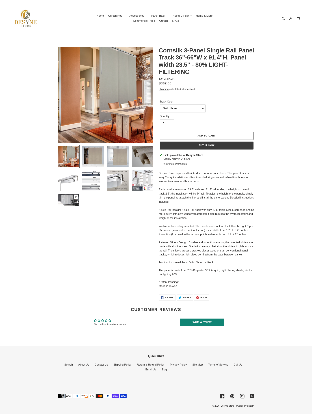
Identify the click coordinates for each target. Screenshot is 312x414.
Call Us (238, 364)
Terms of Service (218, 364)
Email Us (150, 369)
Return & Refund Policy (150, 364)
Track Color (166, 101)
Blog (164, 369)
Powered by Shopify (244, 406)
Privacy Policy (178, 364)
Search (68, 364)
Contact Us (101, 364)
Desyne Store (227, 406)
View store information (175, 164)
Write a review (201, 322)
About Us (83, 364)
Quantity (165, 116)
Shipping (164, 89)
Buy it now (206, 145)
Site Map (197, 364)
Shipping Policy (122, 364)
